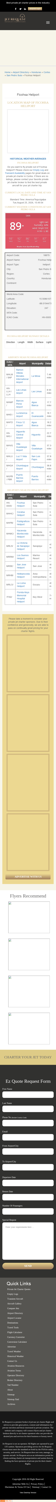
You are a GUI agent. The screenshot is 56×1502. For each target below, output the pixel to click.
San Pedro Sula (14, 75)
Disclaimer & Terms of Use (17, 1487)
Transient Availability (15, 173)
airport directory (15, 1313)
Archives (11, 1404)
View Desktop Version (28, 1492)
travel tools (13, 1327)
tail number (13, 1385)
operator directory (15, 1375)
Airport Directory (21, 72)
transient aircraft (15, 1299)
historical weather (15, 1356)
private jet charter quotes (18, 1289)
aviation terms (14, 1371)
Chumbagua (38, 467)
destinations (12, 1323)
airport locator (14, 1318)
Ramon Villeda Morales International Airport (22, 376)
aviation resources (15, 1366)
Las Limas (37, 391)
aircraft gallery (14, 1303)
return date (7, 1191)
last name (7, 1103)
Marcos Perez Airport (19, 403)
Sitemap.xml (13, 1399)
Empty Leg (38, 170)
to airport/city (9, 1161)
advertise (11, 1347)
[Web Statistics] (6, 1500)
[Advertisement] (28, 663)
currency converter (16, 1337)
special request (9, 1220)
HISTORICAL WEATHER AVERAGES (28, 159)
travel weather (14, 1351)
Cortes (47, 72)
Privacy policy (37, 1484)
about (10, 1390)
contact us (46, 1487)
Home (8, 72)
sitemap (10, 1394)
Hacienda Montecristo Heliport (22, 533)
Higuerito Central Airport (20, 434)
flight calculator (14, 1332)
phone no (14, 1117)
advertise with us (20, 1484)
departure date (9, 1177)
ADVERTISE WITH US (28, 876)
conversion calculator (17, 1342)
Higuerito (36, 434)
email (5, 1131)
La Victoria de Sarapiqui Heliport (23, 546)
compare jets (13, 1308)
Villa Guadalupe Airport (21, 447)
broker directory (14, 1380)
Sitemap (35, 1487)
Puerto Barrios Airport (19, 478)
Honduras (36, 72)
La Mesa (36, 376)
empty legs (12, 1294)
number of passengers (12, 1206)
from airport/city (10, 1146)
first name (7, 1089)
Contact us (12, 1361)
